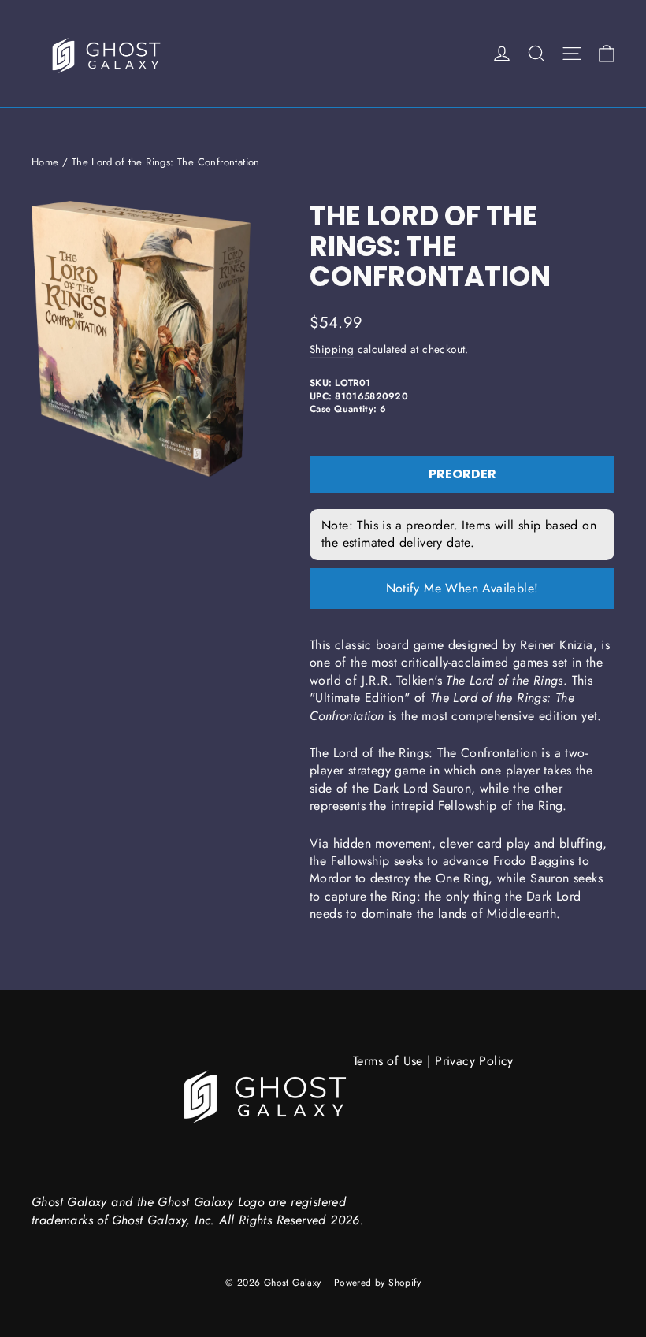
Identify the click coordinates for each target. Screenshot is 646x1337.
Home (45, 161)
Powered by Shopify (377, 1283)
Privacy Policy (474, 1061)
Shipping (332, 349)
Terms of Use (388, 1061)
